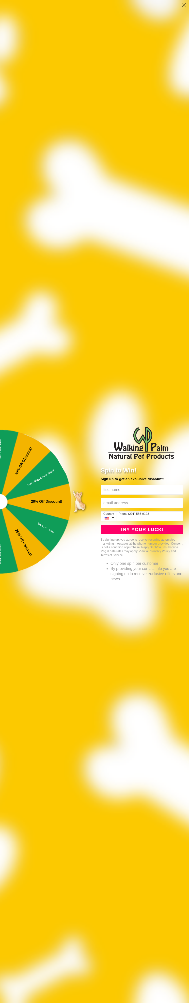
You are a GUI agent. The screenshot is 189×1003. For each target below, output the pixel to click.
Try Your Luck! (142, 529)
